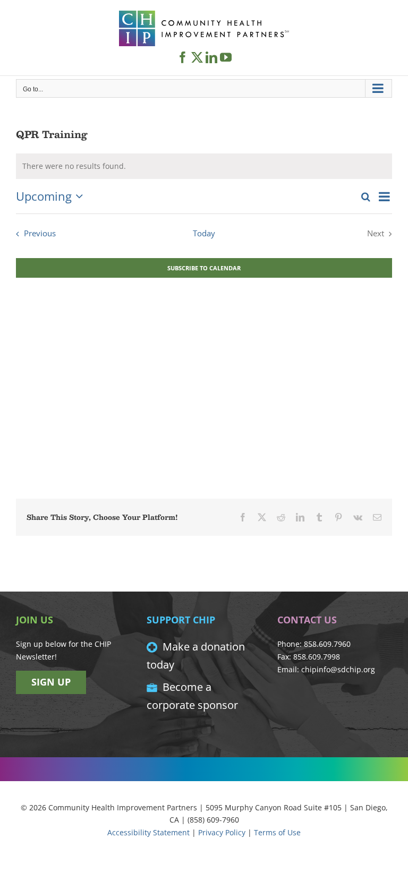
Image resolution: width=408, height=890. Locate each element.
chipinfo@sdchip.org (338, 669)
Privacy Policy (221, 832)
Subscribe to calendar (204, 268)
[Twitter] (197, 57)
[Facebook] (183, 57)
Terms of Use (277, 832)
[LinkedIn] (211, 57)
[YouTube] (226, 57)
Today (204, 233)
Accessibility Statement (148, 832)
